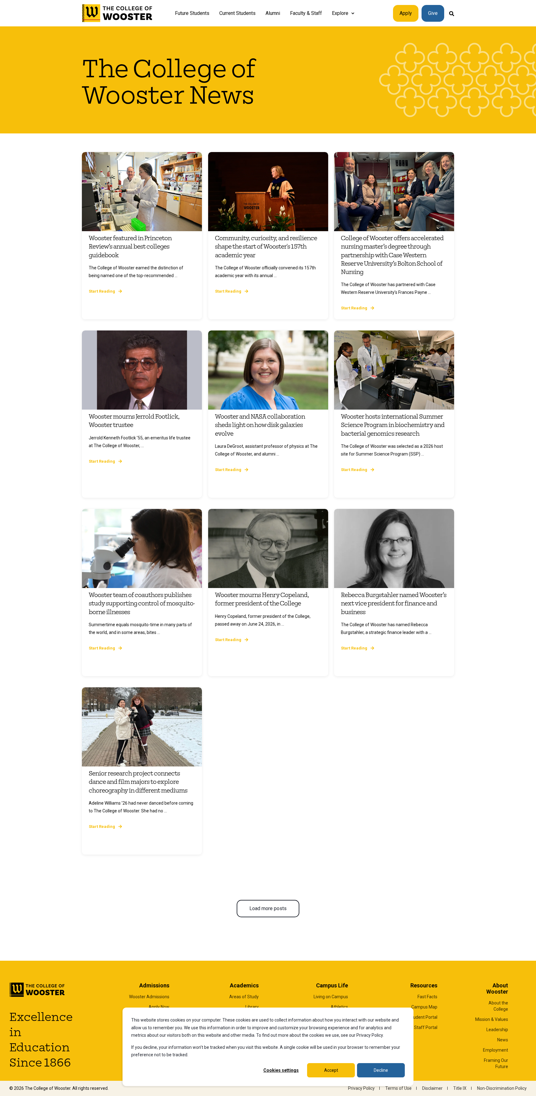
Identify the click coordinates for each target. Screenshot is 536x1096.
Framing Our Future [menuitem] (496, 1063)
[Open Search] (451, 13)
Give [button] (433, 13)
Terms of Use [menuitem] (398, 1088)
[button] (268, 908)
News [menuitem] (502, 1039)
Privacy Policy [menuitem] (361, 1088)
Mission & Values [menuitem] (491, 1019)
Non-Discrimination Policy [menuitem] (502, 1088)
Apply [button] (406, 13)
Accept (331, 1070)
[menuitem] (353, 13)
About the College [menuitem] (498, 1006)
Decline (381, 1070)
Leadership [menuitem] (497, 1029)
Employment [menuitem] (495, 1050)
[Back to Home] (117, 13)
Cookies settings (281, 1070)
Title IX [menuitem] (460, 1088)
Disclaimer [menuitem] (432, 1088)
